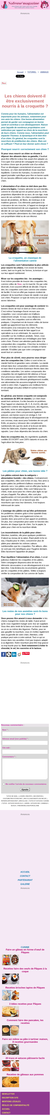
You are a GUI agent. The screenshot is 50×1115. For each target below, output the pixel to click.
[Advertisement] (25, 40)
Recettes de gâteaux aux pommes (25, 1074)
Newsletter (8, 1094)
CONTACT (25, 876)
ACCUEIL (25, 872)
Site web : (6, 748)
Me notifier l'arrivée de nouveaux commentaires (26, 784)
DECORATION (38, 796)
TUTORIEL (31, 72)
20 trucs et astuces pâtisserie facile (25, 1058)
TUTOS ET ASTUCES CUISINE (39, 801)
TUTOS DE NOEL (12, 796)
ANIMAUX (44, 72)
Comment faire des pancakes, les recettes (25, 1021)
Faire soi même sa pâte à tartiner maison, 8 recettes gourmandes (25, 1040)
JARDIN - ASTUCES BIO (32, 803)
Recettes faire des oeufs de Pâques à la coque (25, 970)
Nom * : (5, 730)
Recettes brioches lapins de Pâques (25, 987)
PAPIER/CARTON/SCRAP (9, 801)
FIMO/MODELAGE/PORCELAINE (28, 805)
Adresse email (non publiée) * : (15, 739)
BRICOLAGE (23, 801)
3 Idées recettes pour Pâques (25, 1004)
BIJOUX (13, 805)
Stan (19, 284)
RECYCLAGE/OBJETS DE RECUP (35, 798)
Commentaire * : (9, 757)
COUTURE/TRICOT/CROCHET (12, 798)
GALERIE (25, 884)
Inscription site (10, 1098)
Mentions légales (11, 1101)
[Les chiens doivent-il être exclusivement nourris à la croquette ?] (25, 221)
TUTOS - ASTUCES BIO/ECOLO (12, 803)
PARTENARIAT (25, 880)
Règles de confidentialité (15, 1105)
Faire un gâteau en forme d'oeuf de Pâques (25, 951)
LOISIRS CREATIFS (25, 796)
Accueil (20, 72)
